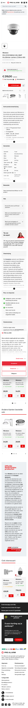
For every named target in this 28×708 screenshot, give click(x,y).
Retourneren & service (20, 670)
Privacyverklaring (6, 670)
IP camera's (4, 684)
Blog (3, 672)
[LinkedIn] (3, 705)
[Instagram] (9, 705)
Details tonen (19, 358)
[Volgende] (24, 90)
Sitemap (4, 674)
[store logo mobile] (13, 2)
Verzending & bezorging (20, 668)
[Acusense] (17, 575)
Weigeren (14, 373)
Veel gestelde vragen (20, 674)
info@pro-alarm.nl (9, 696)
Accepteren (14, 363)
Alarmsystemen (5, 680)
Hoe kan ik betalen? (20, 666)
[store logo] (14, 653)
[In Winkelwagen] (10, 395)
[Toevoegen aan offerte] (23, 85)
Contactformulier (9, 699)
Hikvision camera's (6, 687)
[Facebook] (6, 705)
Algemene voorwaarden (7, 668)
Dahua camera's (6, 689)
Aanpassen (13, 368)
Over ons (4, 666)
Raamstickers (10, 12)
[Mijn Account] (22, 3)
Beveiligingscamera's (7, 682)
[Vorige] (20, 90)
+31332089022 (9, 692)
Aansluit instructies (19, 672)
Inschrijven (19, 640)
